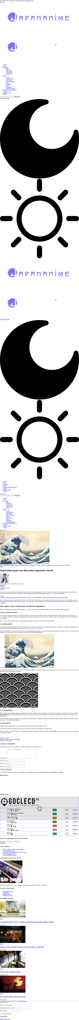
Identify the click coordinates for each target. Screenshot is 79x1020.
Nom (1, 760)
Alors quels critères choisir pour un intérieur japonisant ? (13, 597)
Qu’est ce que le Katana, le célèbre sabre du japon (13, 996)
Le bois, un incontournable (33, 597)
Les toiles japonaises (55, 597)
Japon (1, 566)
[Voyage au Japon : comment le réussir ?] (12, 967)
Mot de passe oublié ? (5, 1019)
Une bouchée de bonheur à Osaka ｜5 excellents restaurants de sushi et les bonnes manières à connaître (27, 922)
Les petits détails (64, 597)
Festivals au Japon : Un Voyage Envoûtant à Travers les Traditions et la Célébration (22, 947)
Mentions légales (23, 1001)
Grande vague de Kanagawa (34, 631)
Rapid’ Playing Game (8, 891)
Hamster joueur (7, 894)
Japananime (3, 585)
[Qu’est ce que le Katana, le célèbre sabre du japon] (12, 992)
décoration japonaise (12, 609)
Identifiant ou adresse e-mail (7, 1008)
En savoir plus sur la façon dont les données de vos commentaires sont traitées (44, 772)
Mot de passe (3, 1010)
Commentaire (3, 758)
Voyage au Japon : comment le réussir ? (10, 972)
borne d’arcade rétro (25, 885)
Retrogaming (6, 892)
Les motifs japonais (45, 597)
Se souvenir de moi (6, 1013)
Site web (2, 766)
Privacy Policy (20, 0)
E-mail (2, 763)
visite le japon (24, 617)
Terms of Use (30, 0)
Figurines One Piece (8, 895)
